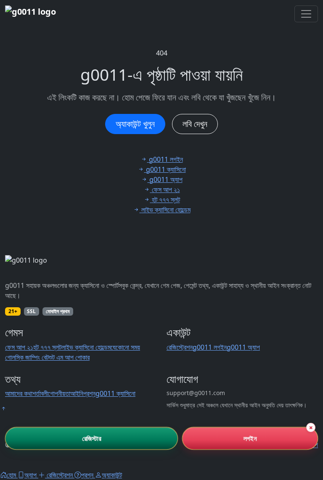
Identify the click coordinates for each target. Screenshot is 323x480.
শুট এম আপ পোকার (69, 357)
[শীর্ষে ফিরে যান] (3, 409)
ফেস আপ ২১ (19, 347)
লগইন (250, 438)
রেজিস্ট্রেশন (180, 347)
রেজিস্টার (91, 438)
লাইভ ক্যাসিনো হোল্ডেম (86, 347)
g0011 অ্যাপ (243, 347)
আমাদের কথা (18, 393)
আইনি (76, 393)
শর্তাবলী (40, 393)
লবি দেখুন (195, 123)
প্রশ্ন (89, 393)
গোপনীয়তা (59, 393)
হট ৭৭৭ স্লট (47, 347)
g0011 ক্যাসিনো (115, 393)
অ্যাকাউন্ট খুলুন (135, 123)
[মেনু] (306, 13)
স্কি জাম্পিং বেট (32, 357)
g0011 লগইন (210, 347)
